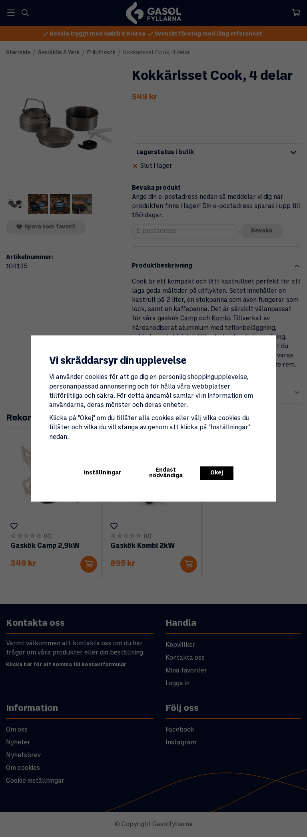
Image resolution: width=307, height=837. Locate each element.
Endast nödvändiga (166, 473)
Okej (216, 473)
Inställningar (102, 473)
